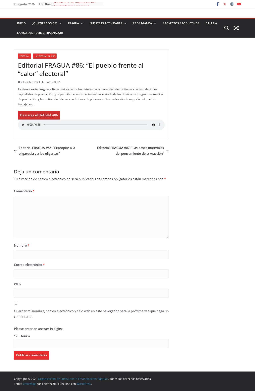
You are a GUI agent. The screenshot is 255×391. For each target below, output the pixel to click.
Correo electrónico (29, 265)
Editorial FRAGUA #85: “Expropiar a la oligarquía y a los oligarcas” (47, 151)
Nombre (21, 245)
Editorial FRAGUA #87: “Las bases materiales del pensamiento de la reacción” (130, 151)
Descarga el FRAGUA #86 (39, 115)
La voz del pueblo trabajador (40, 33)
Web (17, 284)
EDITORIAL (24, 56)
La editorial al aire (45, 56)
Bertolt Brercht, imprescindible (74, 4)
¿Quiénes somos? (44, 23)
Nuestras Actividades (106, 23)
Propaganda (142, 23)
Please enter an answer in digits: (38, 329)
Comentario (24, 191)
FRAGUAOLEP (52, 82)
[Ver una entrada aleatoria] (236, 28)
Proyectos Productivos (181, 23)
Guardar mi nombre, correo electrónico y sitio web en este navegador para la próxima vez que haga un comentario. (91, 314)
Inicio (21, 23)
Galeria (211, 23)
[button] (59, 23)
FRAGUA (73, 23)
